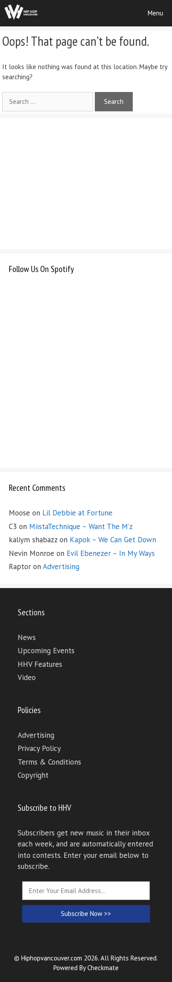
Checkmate (103, 968)
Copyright (33, 775)
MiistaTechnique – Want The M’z (81, 526)
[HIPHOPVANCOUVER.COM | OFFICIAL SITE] (21, 13)
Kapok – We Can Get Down (113, 539)
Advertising (61, 566)
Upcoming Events (46, 650)
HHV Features (40, 664)
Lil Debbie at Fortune (77, 513)
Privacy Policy (39, 748)
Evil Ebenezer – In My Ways (111, 553)
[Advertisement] (75, 182)
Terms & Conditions (49, 762)
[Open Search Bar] (114, 13)
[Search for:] (48, 101)
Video (27, 677)
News (27, 637)
